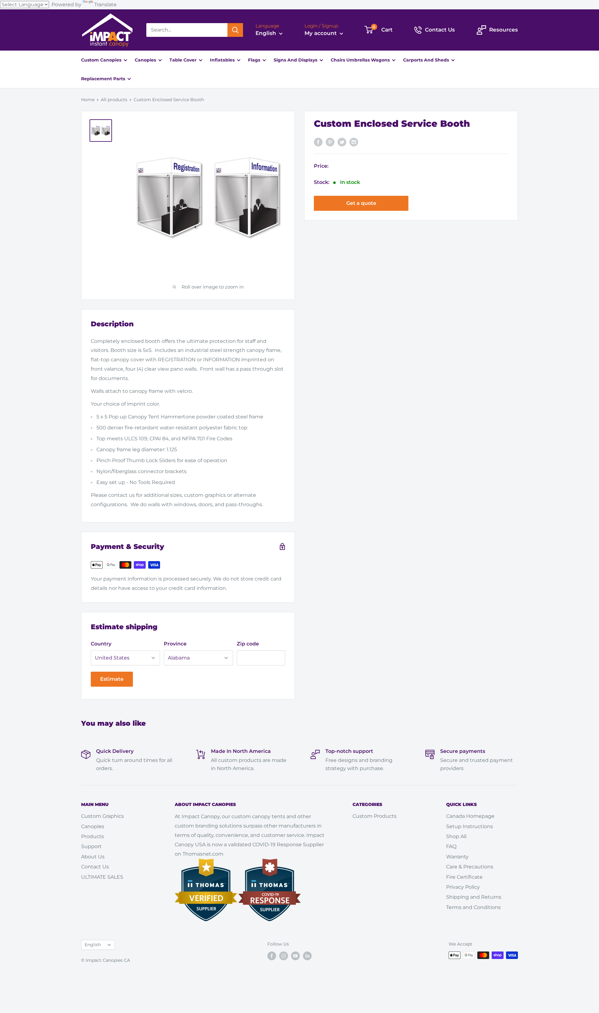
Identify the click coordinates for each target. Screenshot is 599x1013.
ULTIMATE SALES (102, 877)
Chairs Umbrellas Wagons (361, 60)
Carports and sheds (426, 60)
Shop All (456, 836)
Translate (105, 4)
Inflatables (223, 60)
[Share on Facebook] (318, 141)
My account (321, 33)
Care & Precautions (469, 867)
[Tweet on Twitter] (342, 141)
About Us (93, 857)
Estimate (112, 679)
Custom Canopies (102, 60)
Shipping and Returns (473, 897)
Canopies (146, 60)
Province (175, 644)
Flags (254, 60)
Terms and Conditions (473, 907)
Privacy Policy (463, 887)
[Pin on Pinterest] (330, 141)
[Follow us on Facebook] (271, 955)
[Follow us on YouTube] (295, 955)
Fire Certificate (464, 877)
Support (91, 846)
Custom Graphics (102, 816)
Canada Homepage (470, 816)
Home (88, 99)
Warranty (457, 857)
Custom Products (375, 816)
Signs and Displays (296, 60)
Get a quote (361, 203)
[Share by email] (353, 141)
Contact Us (95, 867)
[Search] (235, 30)
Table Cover (183, 60)
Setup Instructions (469, 826)
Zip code (248, 644)
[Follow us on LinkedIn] (307, 955)
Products (92, 836)
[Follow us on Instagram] (283, 955)
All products (114, 99)
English (93, 944)
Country (101, 644)
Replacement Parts (103, 79)
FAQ (451, 846)
